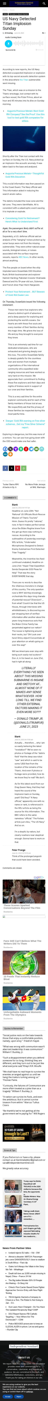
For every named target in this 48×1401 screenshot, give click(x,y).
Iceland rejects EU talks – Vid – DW (24, 1253)
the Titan (24, 79)
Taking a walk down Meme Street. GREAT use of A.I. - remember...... (32, 1214)
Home (5, 10)
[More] (10, 454)
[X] (10, 449)
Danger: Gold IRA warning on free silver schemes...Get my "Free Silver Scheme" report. (25, 424)
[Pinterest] (17, 468)
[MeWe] (5, 454)
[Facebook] (5, 449)
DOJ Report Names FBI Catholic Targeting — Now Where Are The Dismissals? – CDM (21, 1317)
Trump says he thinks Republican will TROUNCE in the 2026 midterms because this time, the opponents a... (33, 1184)
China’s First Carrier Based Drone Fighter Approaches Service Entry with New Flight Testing (25, 1290)
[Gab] (21, 449)
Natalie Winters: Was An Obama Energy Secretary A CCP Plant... (32, 1199)
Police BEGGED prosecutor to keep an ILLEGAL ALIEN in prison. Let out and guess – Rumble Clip (25, 1327)
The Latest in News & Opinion (18, 14)
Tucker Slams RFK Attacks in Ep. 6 (11, 485)
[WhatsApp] (23, 468)
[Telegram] (31, 449)
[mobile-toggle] (4, 3)
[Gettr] (26, 449)
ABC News (24, 257)
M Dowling (9, 33)
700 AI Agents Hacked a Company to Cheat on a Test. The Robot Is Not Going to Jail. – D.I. (24, 1300)
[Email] (36, 449)
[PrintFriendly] (41, 449)
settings (29, 1391)
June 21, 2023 (28, 726)
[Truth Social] (15, 449)
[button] (44, 3)
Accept (7, 1397)
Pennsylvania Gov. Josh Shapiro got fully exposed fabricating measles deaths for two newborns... (32, 1228)
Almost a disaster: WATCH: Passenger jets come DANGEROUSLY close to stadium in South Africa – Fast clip (25, 1259)
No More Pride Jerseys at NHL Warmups (35, 485)
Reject (19, 1397)
